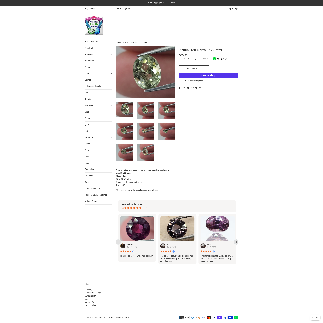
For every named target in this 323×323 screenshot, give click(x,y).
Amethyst (98, 48)
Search (87, 299)
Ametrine (98, 54)
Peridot (98, 118)
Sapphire (98, 137)
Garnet (98, 80)
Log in (118, 9)
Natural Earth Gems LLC (105, 318)
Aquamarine (98, 61)
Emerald (98, 73)
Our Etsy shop (91, 290)
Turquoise (98, 176)
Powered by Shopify (122, 318)
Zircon (87, 182)
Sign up (127, 9)
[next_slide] (236, 242)
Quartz (98, 125)
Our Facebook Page (93, 293)
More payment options (194, 81)
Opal (98, 112)
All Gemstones (91, 42)
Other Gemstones (92, 188)
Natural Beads (91, 201)
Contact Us (89, 302)
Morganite (98, 105)
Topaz (98, 163)
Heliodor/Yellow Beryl (94, 86)
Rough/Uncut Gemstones (96, 195)
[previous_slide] (118, 242)
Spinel (87, 150)
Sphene (88, 144)
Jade (87, 93)
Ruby (98, 131)
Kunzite (98, 99)
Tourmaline (98, 169)
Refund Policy (90, 305)
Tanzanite (89, 156)
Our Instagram (91, 296)
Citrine (98, 67)
